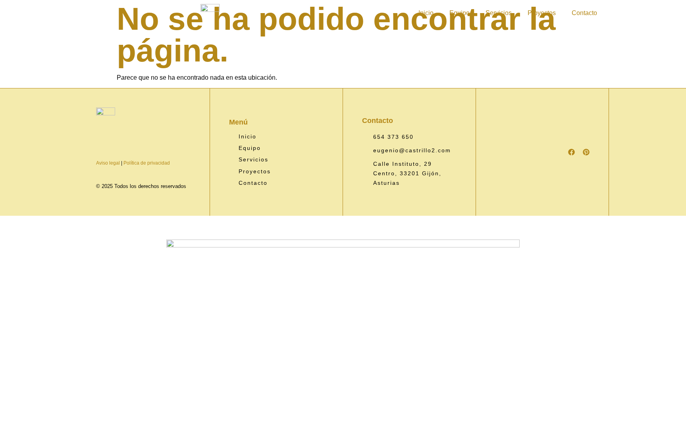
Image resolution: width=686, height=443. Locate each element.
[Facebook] (571, 152)
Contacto (584, 13)
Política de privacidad (146, 163)
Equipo (459, 13)
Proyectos (542, 13)
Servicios (499, 13)
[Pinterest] (586, 152)
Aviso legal (108, 163)
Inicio (426, 13)
